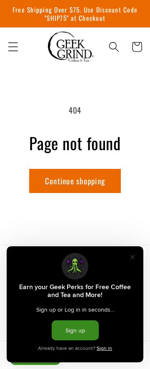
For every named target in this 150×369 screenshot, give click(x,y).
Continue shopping (75, 180)
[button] (13, 46)
